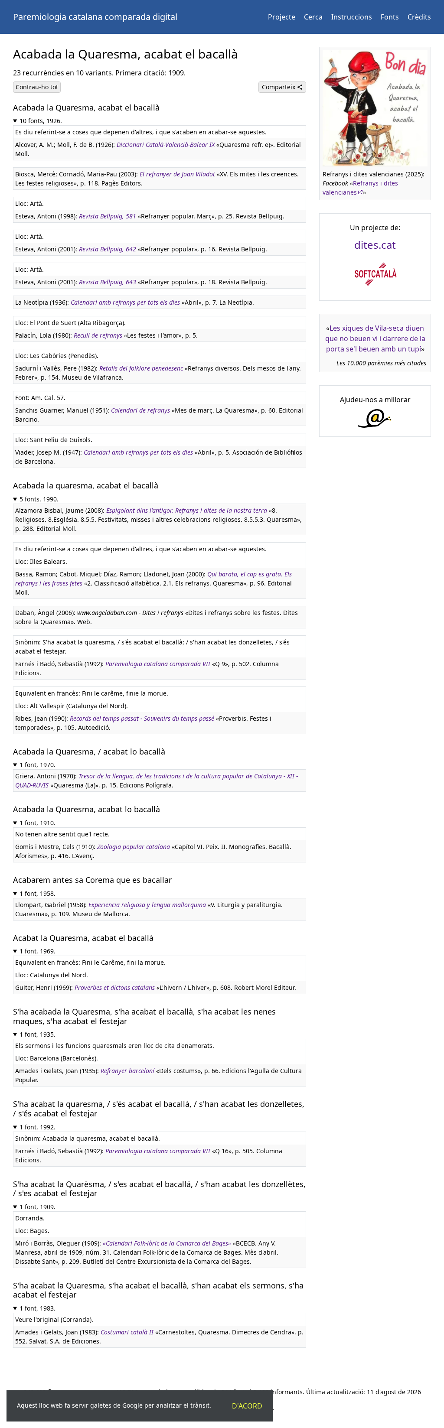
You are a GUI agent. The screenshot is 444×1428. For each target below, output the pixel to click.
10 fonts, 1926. (41, 121)
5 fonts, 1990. (39, 499)
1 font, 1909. (38, 1207)
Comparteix (279, 87)
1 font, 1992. (38, 1127)
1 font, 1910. (38, 823)
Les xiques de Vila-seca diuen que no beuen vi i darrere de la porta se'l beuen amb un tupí (375, 338)
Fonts (390, 17)
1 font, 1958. (38, 893)
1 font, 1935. (38, 1034)
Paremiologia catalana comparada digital (95, 17)
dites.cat (375, 244)
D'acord (247, 1406)
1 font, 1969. (38, 951)
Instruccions (351, 17)
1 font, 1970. (38, 765)
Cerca (313, 17)
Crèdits (419, 17)
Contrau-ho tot (37, 87)
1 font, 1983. (38, 1308)
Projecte (281, 17)
